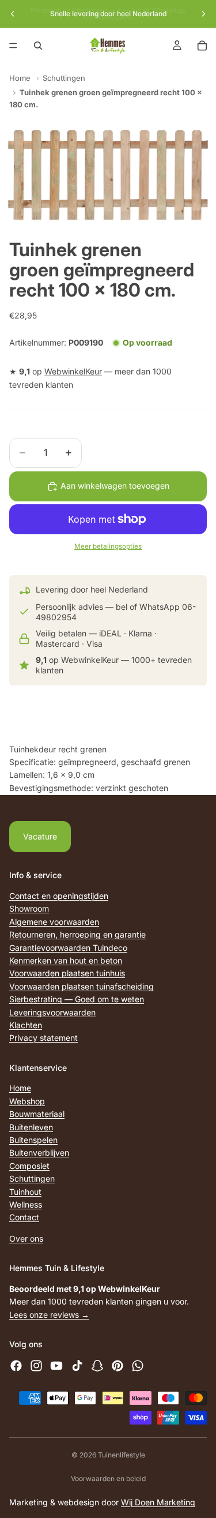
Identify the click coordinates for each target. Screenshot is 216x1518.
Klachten (25, 1025)
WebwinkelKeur (73, 371)
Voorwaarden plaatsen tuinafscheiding (81, 986)
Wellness (25, 1204)
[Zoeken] (38, 45)
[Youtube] (56, 1366)
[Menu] (13, 45)
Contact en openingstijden (58, 896)
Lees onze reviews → (49, 1314)
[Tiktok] (77, 1366)
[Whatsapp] (138, 1366)
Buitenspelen (33, 1140)
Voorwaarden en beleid (108, 1478)
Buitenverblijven (39, 1152)
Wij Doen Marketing (158, 1502)
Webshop (27, 1101)
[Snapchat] (97, 1366)
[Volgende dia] (203, 14)
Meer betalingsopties (108, 546)
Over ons (26, 1238)
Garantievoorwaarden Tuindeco (68, 947)
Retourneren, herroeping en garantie (77, 934)
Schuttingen (64, 78)
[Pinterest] (117, 1366)
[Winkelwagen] (202, 45)
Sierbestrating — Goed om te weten (76, 999)
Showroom (29, 908)
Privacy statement (43, 1038)
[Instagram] (36, 1366)
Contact (24, 1217)
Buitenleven (31, 1126)
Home (20, 78)
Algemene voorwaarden (54, 921)
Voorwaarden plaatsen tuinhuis (67, 973)
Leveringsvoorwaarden (52, 1012)
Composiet (29, 1166)
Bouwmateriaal (37, 1114)
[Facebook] (16, 1366)
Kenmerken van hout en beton (65, 960)
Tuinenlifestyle (121, 1454)
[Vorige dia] (12, 14)
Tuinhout (25, 1191)
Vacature (40, 836)
